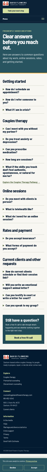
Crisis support (8, 431)
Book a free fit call (23, 337)
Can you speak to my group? (22, 305)
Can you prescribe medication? (15, 151)
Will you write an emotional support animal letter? (20, 286)
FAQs (5, 424)
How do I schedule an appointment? (16, 91)
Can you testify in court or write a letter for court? (19, 297)
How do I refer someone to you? (19, 101)
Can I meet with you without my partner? (20, 130)
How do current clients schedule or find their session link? (20, 274)
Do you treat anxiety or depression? (17, 140)
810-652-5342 (8, 398)
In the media (8, 420)
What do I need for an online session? (20, 218)
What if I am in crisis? (18, 109)
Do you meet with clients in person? (20, 200)
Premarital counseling (11, 380)
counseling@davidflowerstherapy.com (17, 395)
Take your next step (16, 11)
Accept (34, 467)
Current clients (8, 409)
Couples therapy (9, 377)
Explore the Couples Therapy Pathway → (21, 182)
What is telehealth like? (19, 209)
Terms (5, 437)
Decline (13, 467)
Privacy (6, 434)
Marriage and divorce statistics (15, 427)
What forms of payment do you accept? (20, 247)
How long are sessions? (19, 159)
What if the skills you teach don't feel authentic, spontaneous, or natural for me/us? (20, 171)
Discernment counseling (12, 384)
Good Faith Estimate (11, 441)
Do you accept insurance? (21, 238)
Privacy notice (31, 461)
